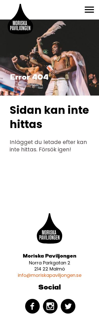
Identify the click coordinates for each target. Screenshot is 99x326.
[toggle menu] (89, 9)
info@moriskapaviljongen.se (49, 275)
